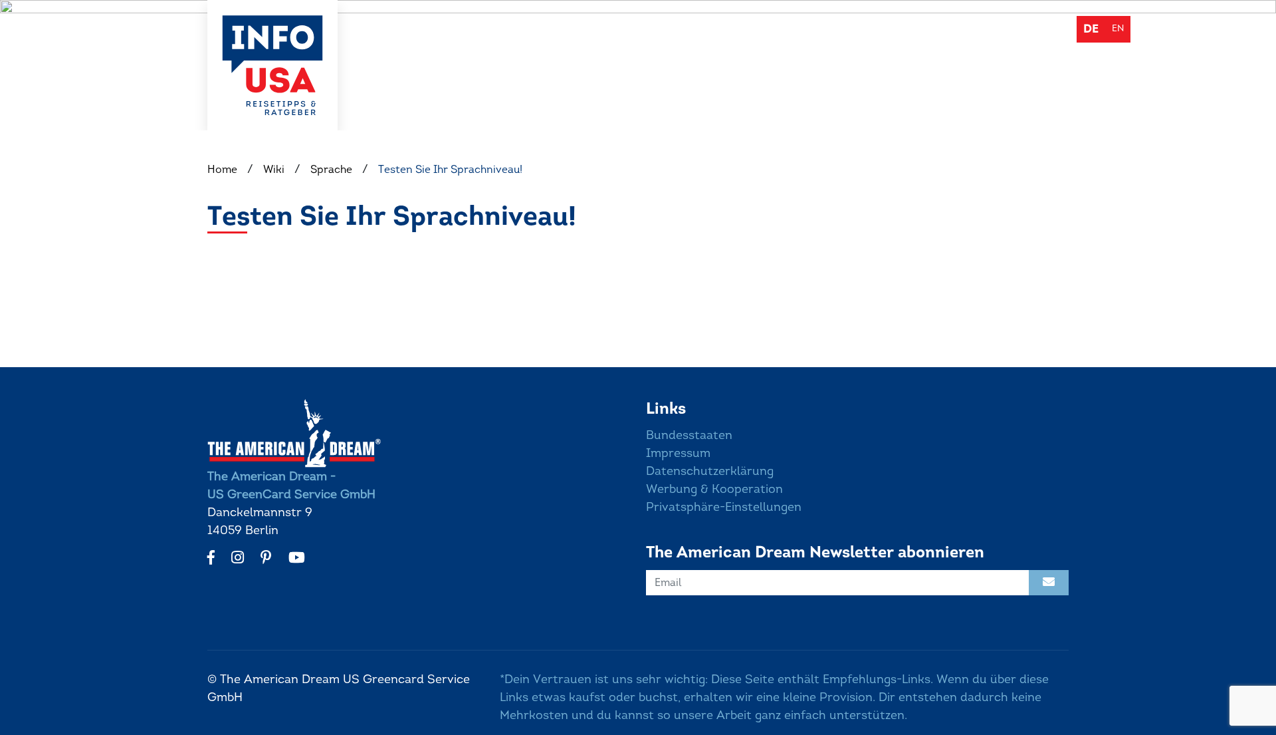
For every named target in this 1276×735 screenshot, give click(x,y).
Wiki (833, 28)
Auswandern (694, 28)
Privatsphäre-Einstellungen (723, 507)
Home (222, 169)
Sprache (331, 169)
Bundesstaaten (689, 435)
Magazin (896, 28)
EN (1118, 28)
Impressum (678, 453)
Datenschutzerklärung (710, 471)
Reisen (776, 28)
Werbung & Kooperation (714, 489)
